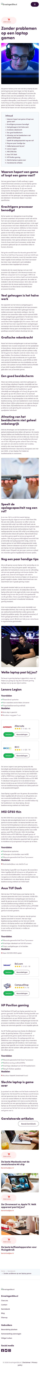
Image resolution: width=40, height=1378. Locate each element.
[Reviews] (9, 4)
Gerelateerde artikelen (14, 163)
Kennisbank (11, 1271)
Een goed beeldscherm (15, 132)
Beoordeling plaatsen (9, 1329)
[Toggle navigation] (35, 4)
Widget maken (6, 1338)
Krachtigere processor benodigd (18, 124)
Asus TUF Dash (12, 154)
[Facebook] (2, 1350)
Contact (4, 1304)
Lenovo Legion (12, 149)
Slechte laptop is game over (16, 160)
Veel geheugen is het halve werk (18, 127)
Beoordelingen (22, 734)
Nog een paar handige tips (16, 143)
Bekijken (9, 734)
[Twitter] (6, 1350)
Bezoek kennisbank (28, 1124)
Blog (3, 1313)
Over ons (4, 1300)
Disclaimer (26, 1362)
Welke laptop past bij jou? (15, 146)
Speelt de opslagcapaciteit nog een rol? (20, 140)
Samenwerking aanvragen (11, 1333)
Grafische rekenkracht (14, 130)
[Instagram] (9, 1350)
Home (3, 1271)
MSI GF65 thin (12, 151)
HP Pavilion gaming (13, 157)
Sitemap (4, 1317)
